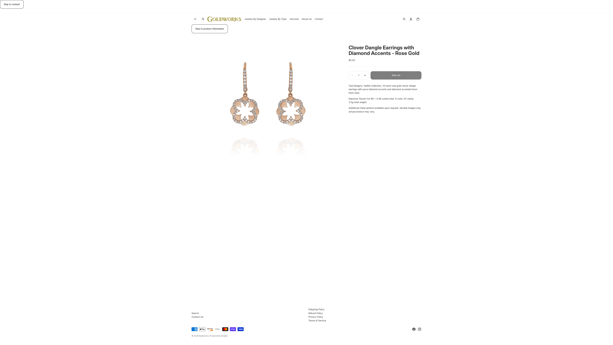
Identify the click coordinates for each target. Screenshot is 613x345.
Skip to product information (209, 28)
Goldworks (204, 336)
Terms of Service (317, 320)
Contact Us (197, 316)
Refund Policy (315, 313)
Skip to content (12, 4)
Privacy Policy (315, 316)
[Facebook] (414, 329)
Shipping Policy (316, 309)
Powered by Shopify (219, 336)
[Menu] (195, 19)
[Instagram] (419, 329)
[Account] (410, 19)
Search (195, 313)
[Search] (203, 19)
